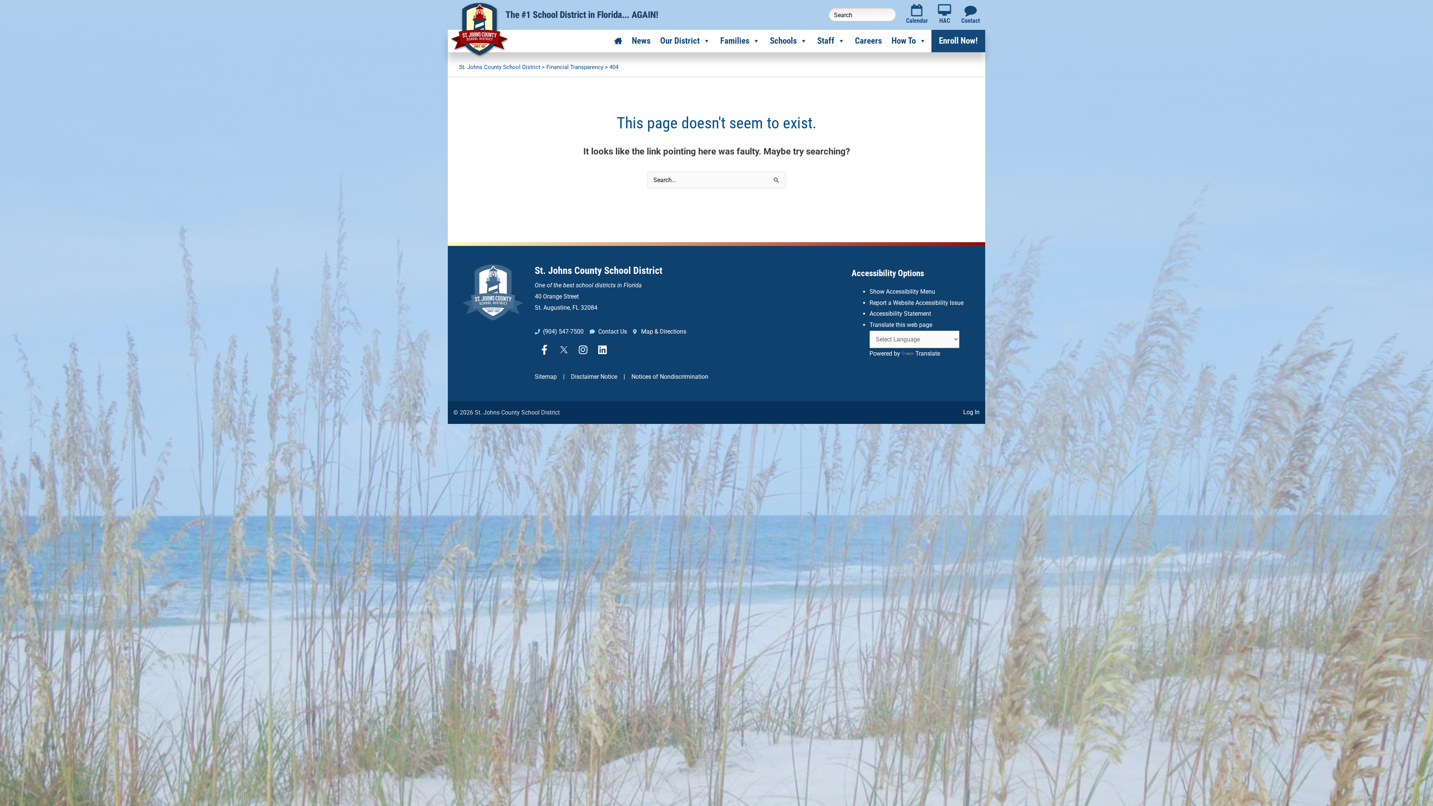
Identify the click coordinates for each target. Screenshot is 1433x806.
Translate (927, 353)
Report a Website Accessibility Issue (917, 302)
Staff (825, 41)
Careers (868, 41)
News (641, 41)
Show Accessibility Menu (902, 291)
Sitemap (546, 376)
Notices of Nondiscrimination (669, 376)
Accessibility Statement (900, 313)
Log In (971, 412)
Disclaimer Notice (594, 376)
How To (904, 41)
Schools (783, 41)
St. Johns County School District (598, 270)
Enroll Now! (958, 41)
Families (734, 41)
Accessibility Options (888, 273)
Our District (680, 41)
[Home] (618, 41)
